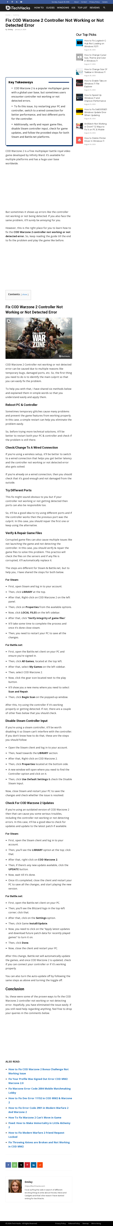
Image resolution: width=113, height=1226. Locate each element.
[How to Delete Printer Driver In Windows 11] (79, 140)
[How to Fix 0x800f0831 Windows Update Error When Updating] (79, 111)
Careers (104, 2)
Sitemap (85, 1223)
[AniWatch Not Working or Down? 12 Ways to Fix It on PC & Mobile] (79, 125)
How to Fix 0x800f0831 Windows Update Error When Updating (95, 112)
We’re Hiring (96, 1223)
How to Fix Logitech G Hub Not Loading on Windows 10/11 (95, 43)
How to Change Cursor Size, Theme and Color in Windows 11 (95, 58)
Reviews (95, 7)
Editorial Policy (74, 1223)
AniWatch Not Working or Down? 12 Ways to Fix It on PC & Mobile (95, 127)
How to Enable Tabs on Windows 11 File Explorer (95, 84)
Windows (63, 7)
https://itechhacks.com (35, 1186)
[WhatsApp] (14, 1165)
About (76, 2)
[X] (17, 2)
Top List (82, 7)
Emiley (10, 29)
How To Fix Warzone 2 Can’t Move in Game (34, 1117)
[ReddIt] (40, 1165)
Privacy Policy (94, 2)
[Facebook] (8, 2)
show (24, 294)
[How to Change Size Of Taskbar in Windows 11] (79, 71)
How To (39, 7)
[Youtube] (21, 2)
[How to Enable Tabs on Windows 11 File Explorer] (79, 82)
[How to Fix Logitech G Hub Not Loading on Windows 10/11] (79, 42)
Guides (50, 7)
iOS (73, 7)
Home (8, 15)
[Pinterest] (12, 2)
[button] (104, 7)
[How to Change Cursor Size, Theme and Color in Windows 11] (79, 57)
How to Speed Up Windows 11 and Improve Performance (95, 98)
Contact (84, 2)
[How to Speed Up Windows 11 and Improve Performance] (79, 97)
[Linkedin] (33, 1165)
